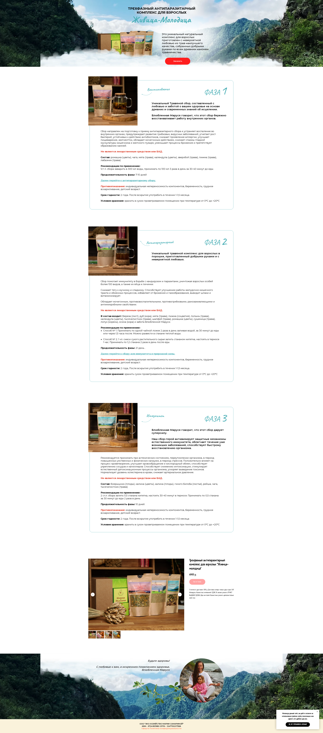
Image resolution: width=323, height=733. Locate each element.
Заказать (177, 61)
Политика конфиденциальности (165, 728)
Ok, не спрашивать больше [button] (298, 724)
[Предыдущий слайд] (93, 594)
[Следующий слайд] (180, 594)
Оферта (145, 728)
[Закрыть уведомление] (317, 711)
